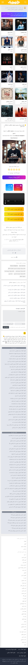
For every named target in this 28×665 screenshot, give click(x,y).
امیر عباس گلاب (23, 585)
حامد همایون (23, 626)
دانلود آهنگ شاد (22, 656)
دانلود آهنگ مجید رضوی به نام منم (19, 438)
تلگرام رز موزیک (9, 187)
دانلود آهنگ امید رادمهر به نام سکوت (18, 401)
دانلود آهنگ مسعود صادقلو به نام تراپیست (17, 483)
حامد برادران (23, 624)
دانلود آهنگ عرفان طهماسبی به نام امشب (17, 462)
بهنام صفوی (24, 614)
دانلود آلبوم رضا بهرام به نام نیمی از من (18, 475)
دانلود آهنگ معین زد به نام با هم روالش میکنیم (16, 501)
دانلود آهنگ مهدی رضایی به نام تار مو (18, 382)
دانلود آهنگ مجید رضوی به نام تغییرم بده (17, 499)
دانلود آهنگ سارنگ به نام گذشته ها (19, 404)
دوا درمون (10, 274)
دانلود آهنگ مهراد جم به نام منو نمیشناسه (17, 459)
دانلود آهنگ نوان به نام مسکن (20, 446)
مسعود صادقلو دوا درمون (11, 240)
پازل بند (24, 616)
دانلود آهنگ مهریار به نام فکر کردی (19, 385)
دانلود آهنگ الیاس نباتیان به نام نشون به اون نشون (15, 377)
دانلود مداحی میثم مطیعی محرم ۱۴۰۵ (18, 515)
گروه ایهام (24, 601)
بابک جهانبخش (23, 603)
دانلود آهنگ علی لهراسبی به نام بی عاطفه (18, 494)
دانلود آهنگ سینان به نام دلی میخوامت (18, 398)
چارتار (25, 621)
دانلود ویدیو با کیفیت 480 (14, 219)
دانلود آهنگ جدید (22, 649)
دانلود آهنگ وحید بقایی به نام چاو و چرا (18, 367)
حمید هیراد (24, 642)
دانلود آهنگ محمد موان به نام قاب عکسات (17, 359)
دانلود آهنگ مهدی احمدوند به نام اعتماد (18, 467)
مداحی (24, 549)
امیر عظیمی (24, 588)
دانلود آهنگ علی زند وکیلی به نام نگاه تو (18, 486)
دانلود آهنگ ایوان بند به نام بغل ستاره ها (17, 409)
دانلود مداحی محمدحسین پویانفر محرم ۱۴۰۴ (17, 531)
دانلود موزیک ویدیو (20, 131)
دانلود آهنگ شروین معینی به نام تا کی (18, 356)
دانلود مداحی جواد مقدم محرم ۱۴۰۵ (19, 528)
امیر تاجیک (24, 583)
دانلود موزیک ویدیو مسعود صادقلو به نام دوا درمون (15, 125)
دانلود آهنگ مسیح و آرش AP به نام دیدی (17, 507)
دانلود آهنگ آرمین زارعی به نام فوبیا (19, 454)
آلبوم (25, 544)
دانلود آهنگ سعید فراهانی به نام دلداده (18, 380)
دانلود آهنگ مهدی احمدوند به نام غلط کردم (17, 435)
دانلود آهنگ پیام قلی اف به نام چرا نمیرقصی (17, 414)
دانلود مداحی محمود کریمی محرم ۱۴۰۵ (18, 517)
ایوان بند (24, 598)
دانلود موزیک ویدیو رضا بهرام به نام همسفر (17, 353)
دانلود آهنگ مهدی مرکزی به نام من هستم (17, 406)
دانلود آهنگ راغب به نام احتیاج (19, 417)
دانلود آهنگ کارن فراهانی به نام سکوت (18, 390)
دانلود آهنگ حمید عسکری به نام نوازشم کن (17, 374)
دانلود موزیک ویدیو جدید (9, 271)
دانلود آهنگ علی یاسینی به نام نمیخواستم (17, 464)
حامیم (25, 629)
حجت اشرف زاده (23, 632)
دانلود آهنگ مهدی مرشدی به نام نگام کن (18, 388)
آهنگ (25, 541)
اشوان (25, 573)
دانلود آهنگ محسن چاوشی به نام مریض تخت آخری (15, 488)
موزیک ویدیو (13, 257)
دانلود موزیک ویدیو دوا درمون (19, 274)
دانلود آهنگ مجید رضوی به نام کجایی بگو (17, 443)
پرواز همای (24, 619)
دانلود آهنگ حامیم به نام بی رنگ (19, 491)
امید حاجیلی (23, 580)
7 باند (25, 555)
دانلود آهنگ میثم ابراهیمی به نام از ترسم (18, 351)
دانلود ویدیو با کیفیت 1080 (13, 209)
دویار (25, 644)
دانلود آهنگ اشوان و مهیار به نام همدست (17, 472)
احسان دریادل (23, 565)
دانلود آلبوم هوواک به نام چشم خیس (18, 372)
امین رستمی (24, 593)
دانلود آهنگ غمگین (11, 652)
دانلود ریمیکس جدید (21, 652)
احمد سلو (24, 570)
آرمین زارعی (24, 557)
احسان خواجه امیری (22, 567)
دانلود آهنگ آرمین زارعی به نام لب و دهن (17, 470)
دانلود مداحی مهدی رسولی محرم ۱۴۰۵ (18, 525)
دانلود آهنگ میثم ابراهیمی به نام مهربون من (17, 504)
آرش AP (24, 596)
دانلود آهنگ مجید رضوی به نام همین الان (17, 449)
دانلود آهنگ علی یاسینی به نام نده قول (18, 441)
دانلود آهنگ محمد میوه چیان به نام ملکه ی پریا (16, 425)
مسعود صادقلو (22, 276)
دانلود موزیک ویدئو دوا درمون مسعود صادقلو (16, 268)
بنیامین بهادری (23, 609)
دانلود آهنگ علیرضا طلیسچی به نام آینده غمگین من (15, 496)
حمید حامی (24, 637)
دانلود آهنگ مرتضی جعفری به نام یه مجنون (17, 419)
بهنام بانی (24, 611)
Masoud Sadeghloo (14, 266)
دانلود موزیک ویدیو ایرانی (20, 271)
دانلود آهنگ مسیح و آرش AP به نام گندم (17, 451)
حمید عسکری (23, 639)
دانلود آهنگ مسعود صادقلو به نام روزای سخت (17, 456)
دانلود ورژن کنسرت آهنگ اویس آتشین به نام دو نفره (15, 364)
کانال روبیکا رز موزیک (14, 177)
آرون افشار (24, 560)
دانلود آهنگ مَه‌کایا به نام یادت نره (19, 422)
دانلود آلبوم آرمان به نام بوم (20, 396)
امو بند (24, 578)
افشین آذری (24, 575)
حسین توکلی (23, 634)
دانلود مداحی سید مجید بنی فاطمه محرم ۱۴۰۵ (17, 523)
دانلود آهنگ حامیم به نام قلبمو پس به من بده (17, 480)
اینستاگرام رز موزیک (18, 186)
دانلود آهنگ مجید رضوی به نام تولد (19, 478)
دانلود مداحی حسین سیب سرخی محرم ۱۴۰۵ (17, 520)
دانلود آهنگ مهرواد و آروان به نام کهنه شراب (17, 393)
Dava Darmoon (22, 266)
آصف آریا (24, 562)
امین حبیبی (24, 591)
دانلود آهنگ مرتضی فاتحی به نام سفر (18, 369)
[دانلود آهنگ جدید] (14, 2)
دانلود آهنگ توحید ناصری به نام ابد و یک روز (17, 361)
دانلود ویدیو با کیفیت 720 (14, 214)
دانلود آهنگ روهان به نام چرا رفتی (19, 427)
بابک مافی (24, 606)
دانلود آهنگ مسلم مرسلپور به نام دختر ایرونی (17, 412)
